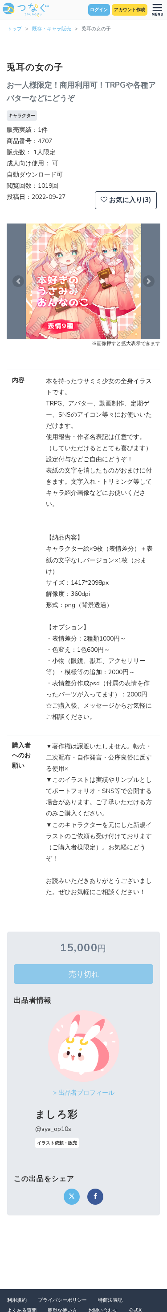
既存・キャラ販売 (51, 28)
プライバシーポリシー (62, 1300)
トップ (14, 28)
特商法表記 (110, 1300)
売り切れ (84, 974)
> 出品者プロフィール (83, 1092)
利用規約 (17, 1300)
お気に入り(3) (129, 199)
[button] (18, 281)
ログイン (99, 10)
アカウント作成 (129, 10)
